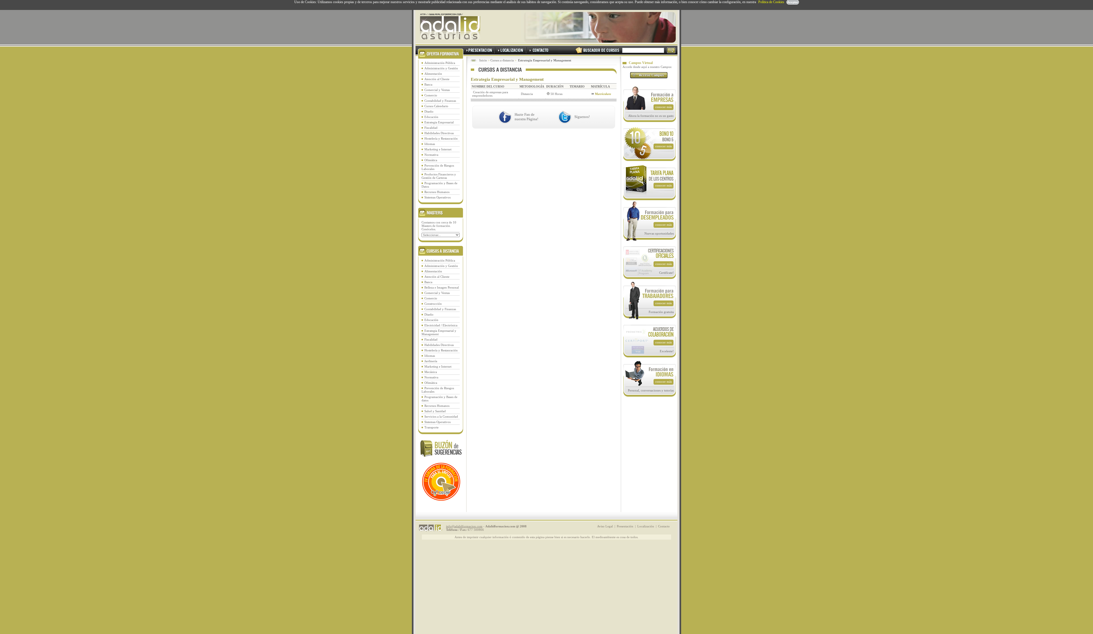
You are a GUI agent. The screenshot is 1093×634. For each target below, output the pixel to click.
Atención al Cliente (436, 79)
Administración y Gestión (441, 68)
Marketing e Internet (437, 149)
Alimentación (433, 73)
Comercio (430, 95)
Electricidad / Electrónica (440, 325)
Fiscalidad (430, 127)
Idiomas (429, 144)
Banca (428, 84)
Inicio (483, 60)
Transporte (431, 427)
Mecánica (430, 372)
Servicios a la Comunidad (441, 416)
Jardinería (430, 361)
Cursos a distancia (502, 60)
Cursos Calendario (436, 106)
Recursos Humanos (436, 192)
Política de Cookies (771, 2)
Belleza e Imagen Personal (441, 287)
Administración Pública (439, 63)
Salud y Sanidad (435, 411)
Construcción (433, 303)
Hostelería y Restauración (441, 138)
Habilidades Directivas (439, 133)
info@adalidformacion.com (464, 526)
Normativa (431, 154)
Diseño (428, 111)
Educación (431, 117)
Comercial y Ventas (437, 90)
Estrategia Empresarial (439, 122)
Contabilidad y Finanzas (440, 100)
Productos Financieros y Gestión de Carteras (439, 176)
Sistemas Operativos (437, 197)
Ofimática (430, 160)
